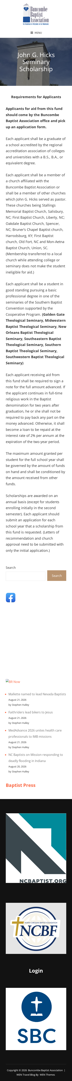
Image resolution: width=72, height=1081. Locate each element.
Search (11, 567)
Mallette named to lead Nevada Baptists (37, 694)
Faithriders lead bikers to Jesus (30, 712)
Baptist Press (21, 785)
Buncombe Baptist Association (45, 1070)
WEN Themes (47, 1074)
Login (36, 970)
